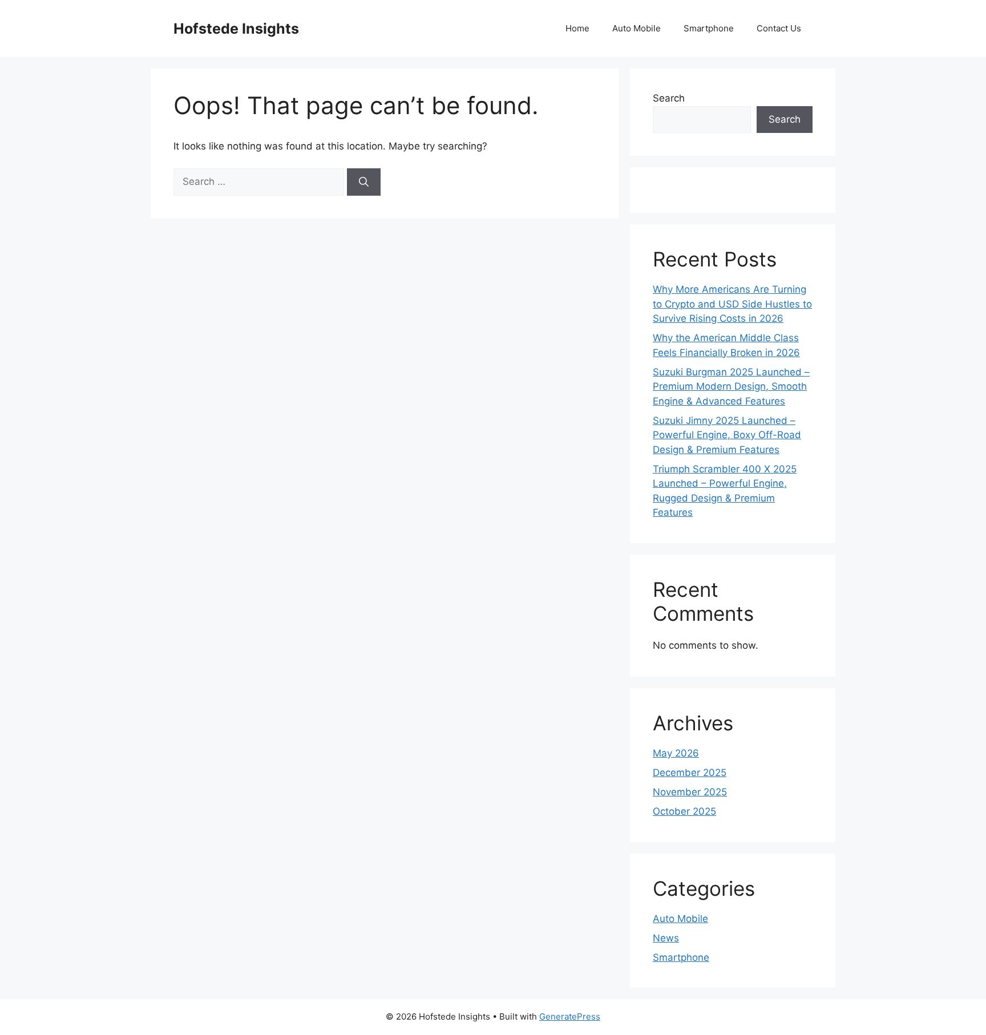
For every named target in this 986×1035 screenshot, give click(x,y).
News (666, 938)
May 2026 (676, 753)
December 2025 (689, 772)
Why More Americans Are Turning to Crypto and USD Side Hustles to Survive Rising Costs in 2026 (732, 304)
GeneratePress (569, 1016)
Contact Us (779, 28)
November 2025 (690, 792)
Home (577, 28)
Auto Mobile (636, 28)
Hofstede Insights (236, 28)
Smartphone (709, 28)
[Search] (364, 182)
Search (669, 98)
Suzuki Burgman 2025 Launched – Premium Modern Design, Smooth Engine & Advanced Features (731, 386)
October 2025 (684, 811)
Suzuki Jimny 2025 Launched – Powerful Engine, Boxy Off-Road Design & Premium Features (727, 435)
